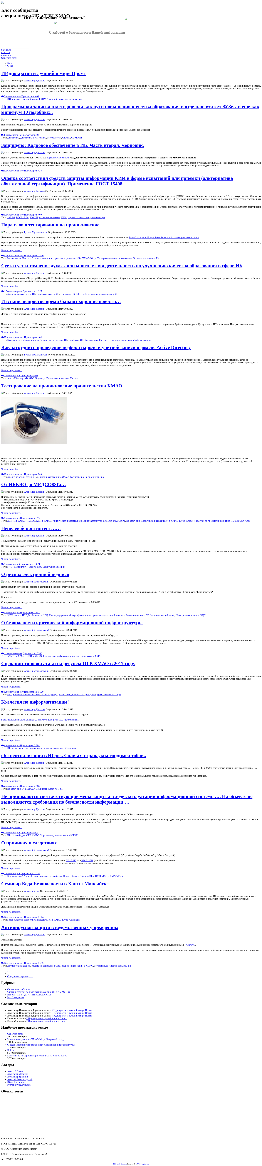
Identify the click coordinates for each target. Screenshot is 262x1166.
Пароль (73, 378)
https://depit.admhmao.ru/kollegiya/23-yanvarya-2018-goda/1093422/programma (40, 719)
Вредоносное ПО (75, 694)
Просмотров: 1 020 (34, 692)
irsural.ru (5, 52)
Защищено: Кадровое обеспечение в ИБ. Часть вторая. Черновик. (72, 145)
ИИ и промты (14, 99)
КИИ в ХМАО (43, 521)
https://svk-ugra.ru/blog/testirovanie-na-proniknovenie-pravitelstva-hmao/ (164, 237)
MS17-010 (71, 860)
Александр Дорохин (34, 80)
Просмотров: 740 (33, 474)
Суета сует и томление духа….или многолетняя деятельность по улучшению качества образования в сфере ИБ (121, 265)
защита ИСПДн (22, 615)
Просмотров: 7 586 (32, 653)
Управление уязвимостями (54, 835)
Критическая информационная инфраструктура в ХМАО (82, 521)
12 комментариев (13, 653)
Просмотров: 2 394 (30, 745)
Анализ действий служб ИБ (21, 477)
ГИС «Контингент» (17, 567)
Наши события (71, 876)
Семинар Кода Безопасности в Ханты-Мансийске (55, 883)
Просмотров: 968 (29, 375)
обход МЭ (91, 694)
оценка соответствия (78, 217)
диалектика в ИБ (29, 137)
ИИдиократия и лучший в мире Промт (43, 73)
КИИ (64, 217)
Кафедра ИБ (61, 340)
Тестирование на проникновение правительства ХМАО (61, 385)
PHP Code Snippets (120, 1164)
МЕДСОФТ (119, 521)
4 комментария (12, 612)
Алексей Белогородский (36, 581)
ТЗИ (78, 294)
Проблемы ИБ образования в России (88, 340)
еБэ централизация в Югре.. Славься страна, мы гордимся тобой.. (73, 755)
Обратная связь (9, 58)
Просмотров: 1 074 (30, 564)
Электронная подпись (187, 615)
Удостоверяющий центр (162, 615)
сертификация (98, 217)
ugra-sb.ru (6, 49)
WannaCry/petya (49, 694)
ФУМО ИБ (76, 137)
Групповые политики (57, 378)
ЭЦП (203, 615)
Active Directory (15, 378)
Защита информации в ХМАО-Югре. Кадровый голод (35, 1039)
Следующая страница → (20, 976)
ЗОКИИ (34, 217)
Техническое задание (144, 258)
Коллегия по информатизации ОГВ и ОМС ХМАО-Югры (37, 1055)
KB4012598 (87, 860)
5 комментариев (12, 96)
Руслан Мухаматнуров (35, 232)
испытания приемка (49, 217)
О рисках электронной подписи (35, 574)
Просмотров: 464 (33, 337)
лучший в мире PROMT (35, 99)
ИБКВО (31, 521)
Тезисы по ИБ (67, 294)
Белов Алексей (15, 919)
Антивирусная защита (18, 965)
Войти (10, 1050)
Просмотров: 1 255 (34, 963)
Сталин (66, 137)
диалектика (13, 137)
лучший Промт (56, 99)
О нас (10, 65)
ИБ (33, 294)
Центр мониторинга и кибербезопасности (129, 340)
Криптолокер (40, 876)
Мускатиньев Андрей (105, 965)
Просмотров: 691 (30, 96)
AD (26, 378)
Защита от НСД (40, 615)
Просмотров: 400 (33, 214)
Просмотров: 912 (29, 832)
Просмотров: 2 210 (34, 255)
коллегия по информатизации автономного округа (38, 748)
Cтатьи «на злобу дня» (18, 989)
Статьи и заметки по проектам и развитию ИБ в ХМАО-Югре (64, 258)
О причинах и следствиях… (31, 842)
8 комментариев (12, 135)
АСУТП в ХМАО (16, 521)
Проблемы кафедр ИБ (48, 294)
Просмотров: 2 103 (30, 612)
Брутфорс (40, 378)
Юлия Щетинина (16, 1082)
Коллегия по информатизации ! (35, 702)
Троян (100, 694)
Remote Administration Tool (26, 694)
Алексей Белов (32, 891)
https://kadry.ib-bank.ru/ (58, 157)
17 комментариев (13, 291)
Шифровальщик (112, 694)
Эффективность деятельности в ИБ (100, 294)
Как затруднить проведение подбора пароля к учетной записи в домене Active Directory (96, 347)
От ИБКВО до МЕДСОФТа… (33, 484)
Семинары (70, 748)
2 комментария (12, 518)
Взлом (62, 694)
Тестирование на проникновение (114, 258)
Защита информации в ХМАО (53, 477)
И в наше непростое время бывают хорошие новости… (61, 301)
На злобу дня (133, 521)
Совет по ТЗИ (55, 789)
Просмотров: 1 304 (34, 917)
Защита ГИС (35, 567)
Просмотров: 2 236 (30, 873)
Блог (9, 63)
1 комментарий (12, 375)
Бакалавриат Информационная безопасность (30, 340)
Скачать (190, 945)
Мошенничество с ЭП (137, 615)
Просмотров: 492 (30, 135)
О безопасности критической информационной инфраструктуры (72, 622)
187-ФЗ (11, 217)
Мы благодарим (15, 997)
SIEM (10, 615)
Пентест (26, 258)
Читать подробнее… (11, 250)
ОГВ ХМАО (28, 789)
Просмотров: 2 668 (30, 786)
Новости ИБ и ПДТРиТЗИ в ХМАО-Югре (163, 521)
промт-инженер (73, 99)
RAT (9, 694)
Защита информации (54, 567)
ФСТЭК (73, 835)
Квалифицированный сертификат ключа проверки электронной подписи (87, 615)
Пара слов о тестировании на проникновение (50, 224)
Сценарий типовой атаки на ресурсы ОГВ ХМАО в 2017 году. (68, 663)
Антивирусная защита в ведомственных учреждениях (59, 927)
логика (42, 137)
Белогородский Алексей (19, 876)
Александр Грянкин (34, 191)
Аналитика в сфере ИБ (19, 294)
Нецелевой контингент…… (31, 528)
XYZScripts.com (143, 1164)
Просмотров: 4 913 (30, 518)
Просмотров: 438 (33, 170)
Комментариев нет (14, 170)
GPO (31, 378)
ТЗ (157, 258)
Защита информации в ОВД (46, 965)
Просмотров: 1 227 (32, 291)
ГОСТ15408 (22, 217)
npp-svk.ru (6, 55)
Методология (54, 137)
